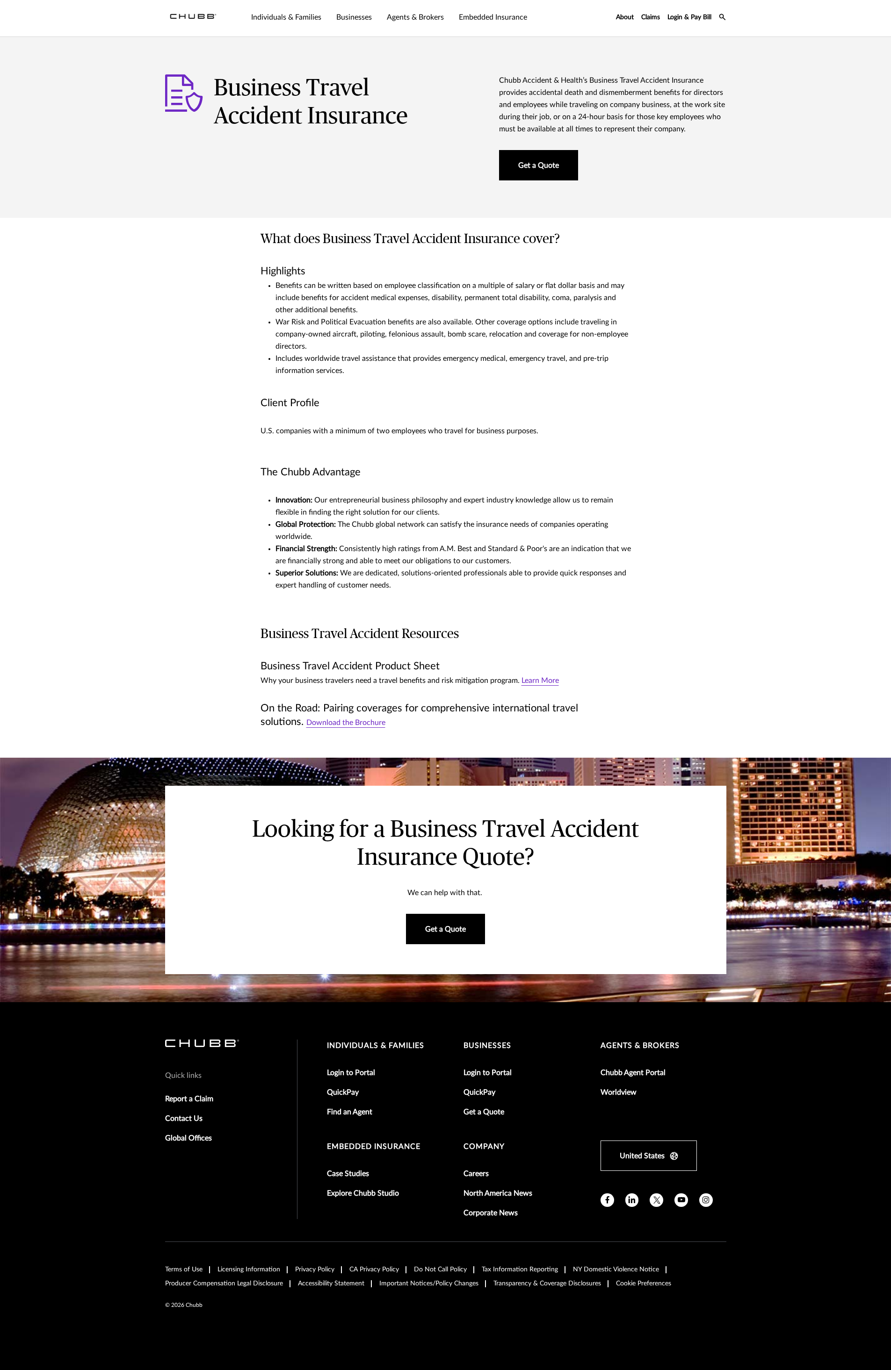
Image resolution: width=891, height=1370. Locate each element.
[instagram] (706, 1200)
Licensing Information (248, 1269)
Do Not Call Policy (440, 1269)
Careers (476, 1173)
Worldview (619, 1092)
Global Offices (188, 1138)
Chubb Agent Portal (633, 1072)
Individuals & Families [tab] (286, 17)
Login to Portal (351, 1072)
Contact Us (184, 1118)
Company (484, 1146)
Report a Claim (189, 1099)
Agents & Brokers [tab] (415, 17)
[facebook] (607, 1200)
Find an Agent (349, 1112)
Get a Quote (484, 1112)
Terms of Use (184, 1269)
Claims (650, 17)
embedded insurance (373, 1146)
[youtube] (681, 1200)
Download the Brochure (345, 722)
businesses (487, 1045)
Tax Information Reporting (520, 1269)
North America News (498, 1193)
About (625, 17)
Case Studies (348, 1173)
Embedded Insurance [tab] (493, 17)
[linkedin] (632, 1200)
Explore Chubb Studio (363, 1193)
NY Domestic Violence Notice (616, 1269)
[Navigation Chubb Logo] (193, 18)
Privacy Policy (314, 1269)
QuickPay (343, 1092)
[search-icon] (722, 18)
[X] (656, 1200)
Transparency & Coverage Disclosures (547, 1283)
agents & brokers (640, 1045)
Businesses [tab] (354, 17)
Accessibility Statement (331, 1283)
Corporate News (491, 1213)
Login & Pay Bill (689, 17)
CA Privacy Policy (374, 1269)
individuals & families (375, 1045)
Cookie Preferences (643, 1283)
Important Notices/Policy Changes (428, 1283)
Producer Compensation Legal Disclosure (224, 1283)
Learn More (540, 680)
